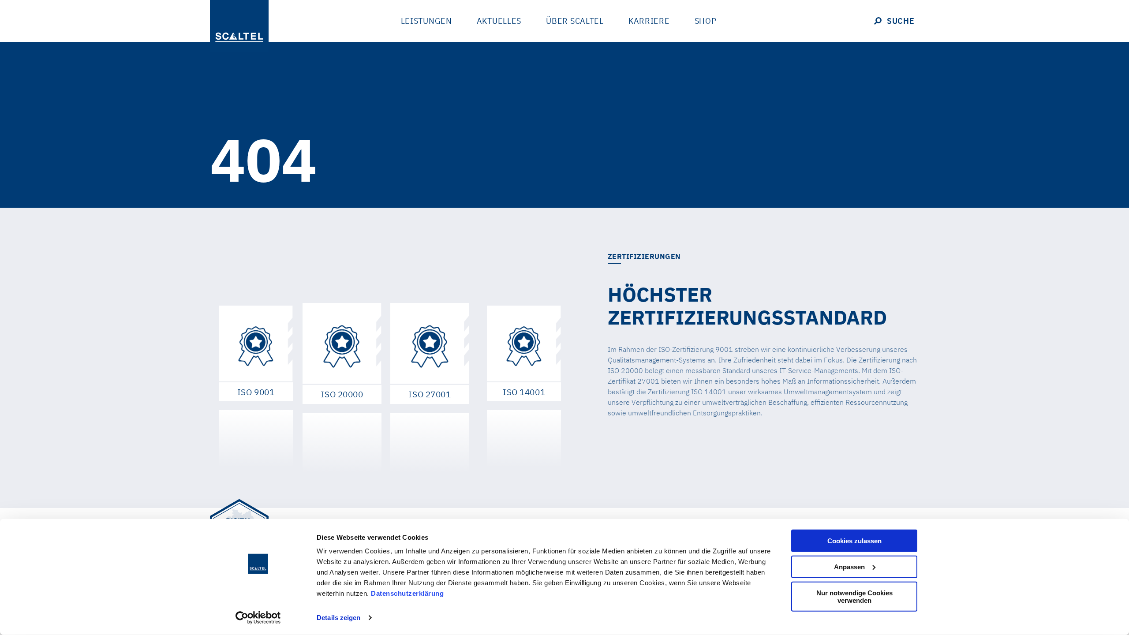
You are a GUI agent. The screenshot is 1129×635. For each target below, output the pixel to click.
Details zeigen (338, 617)
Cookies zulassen (854, 541)
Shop (706, 21)
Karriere (649, 21)
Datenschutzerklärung (407, 593)
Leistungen (426, 21)
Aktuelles (499, 21)
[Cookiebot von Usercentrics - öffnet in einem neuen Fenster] (258, 617)
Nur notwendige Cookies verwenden (854, 596)
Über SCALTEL (575, 21)
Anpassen (849, 567)
